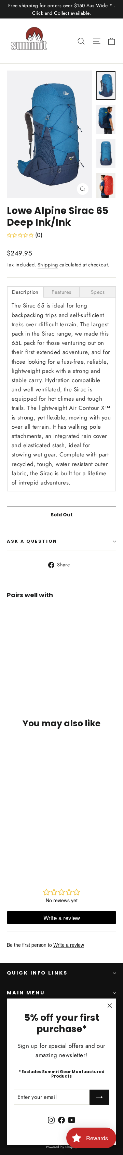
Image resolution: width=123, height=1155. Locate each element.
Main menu (25, 992)
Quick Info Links (37, 972)
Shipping (48, 264)
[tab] (25, 292)
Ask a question (32, 541)
